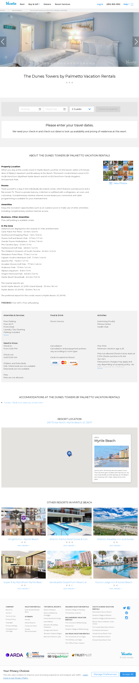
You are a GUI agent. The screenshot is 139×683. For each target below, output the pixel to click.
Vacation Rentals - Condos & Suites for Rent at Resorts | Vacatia (11, 3)
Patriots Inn (69, 626)
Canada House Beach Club (101, 633)
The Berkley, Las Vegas (73, 640)
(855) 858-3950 (113, 4)
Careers (8, 613)
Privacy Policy (11, 619)
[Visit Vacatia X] (124, 608)
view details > (23, 545)
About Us (9, 610)
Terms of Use (10, 616)
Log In (100, 4)
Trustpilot (82, 655)
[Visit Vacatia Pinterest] (126, 613)
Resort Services (62, 4)
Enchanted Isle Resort (100, 630)
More (6, 335)
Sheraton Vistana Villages (53, 633)
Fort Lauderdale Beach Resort (103, 627)
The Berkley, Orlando (73, 613)
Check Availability (108, 109)
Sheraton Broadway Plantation (51, 626)
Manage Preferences (105, 674)
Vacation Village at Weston (101, 615)
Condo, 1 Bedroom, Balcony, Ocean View (23, 402)
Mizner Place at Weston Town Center (103, 623)
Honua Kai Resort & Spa (52, 618)
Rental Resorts (30, 623)
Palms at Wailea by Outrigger (50, 614)
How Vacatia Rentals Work (32, 611)
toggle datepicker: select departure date (55, 109)
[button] (3, 42)
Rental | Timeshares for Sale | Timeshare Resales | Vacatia (126, 653)
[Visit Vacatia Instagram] (126, 618)
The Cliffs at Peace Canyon (74, 643)
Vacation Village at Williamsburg (76, 629)
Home (2, 10)
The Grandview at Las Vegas (75, 637)
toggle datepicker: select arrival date (31, 109)
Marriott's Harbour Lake (52, 637)
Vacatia (27, 619)
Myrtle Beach (17, 10)
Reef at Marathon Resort (101, 637)
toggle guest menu (82, 109)
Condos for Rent (31, 626)
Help (126, 4)
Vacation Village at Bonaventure (104, 618)
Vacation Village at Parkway (75, 610)
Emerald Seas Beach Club (101, 640)
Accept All (127, 674)
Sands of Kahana (50, 610)
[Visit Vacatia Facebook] (128, 608)
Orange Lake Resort (51, 630)
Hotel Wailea (48, 622)
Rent (22, 4)
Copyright (9, 623)
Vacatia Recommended (30, 630)
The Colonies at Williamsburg (75, 623)
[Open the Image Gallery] (118, 180)
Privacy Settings (11, 626)
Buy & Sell (34, 4)
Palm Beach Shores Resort (102, 612)
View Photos (120, 183)
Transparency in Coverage (12, 630)
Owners (47, 4)
